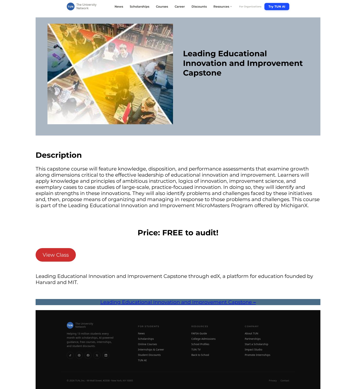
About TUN (251, 333)
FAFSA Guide (199, 333)
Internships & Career (151, 349)
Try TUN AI (276, 6)
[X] (96, 355)
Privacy (273, 380)
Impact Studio (253, 349)
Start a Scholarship (256, 344)
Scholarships (139, 6)
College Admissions (203, 338)
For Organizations (250, 6)
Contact (285, 380)
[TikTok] (70, 355)
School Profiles (200, 344)
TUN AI (142, 360)
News (119, 6)
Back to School (200, 355)
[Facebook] (88, 355)
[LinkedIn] (105, 355)
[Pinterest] (79, 355)
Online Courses (147, 344)
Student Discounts (149, 355)
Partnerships (253, 338)
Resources (222, 6)
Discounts (199, 6)
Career (180, 6)
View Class (56, 255)
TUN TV (195, 349)
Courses (162, 6)
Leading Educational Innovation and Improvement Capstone (178, 302)
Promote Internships (257, 355)
